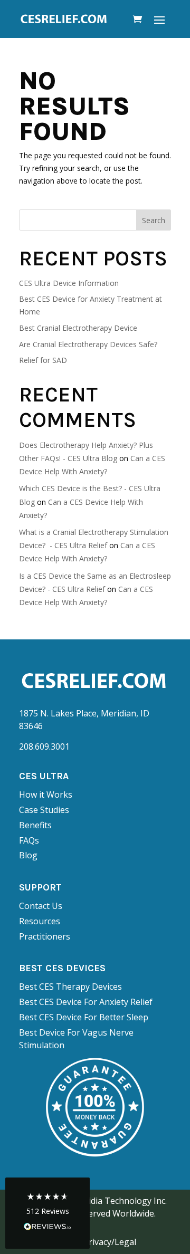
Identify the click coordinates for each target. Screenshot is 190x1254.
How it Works (45, 794)
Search (153, 220)
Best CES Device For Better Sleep (83, 1017)
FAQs (29, 840)
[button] (47, 1213)
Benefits (35, 825)
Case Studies (44, 810)
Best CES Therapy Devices (70, 986)
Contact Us (40, 906)
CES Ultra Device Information (69, 283)
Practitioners (44, 936)
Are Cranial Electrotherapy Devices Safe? (88, 344)
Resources (39, 921)
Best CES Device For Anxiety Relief (86, 1002)
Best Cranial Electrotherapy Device (78, 328)
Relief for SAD (43, 360)
